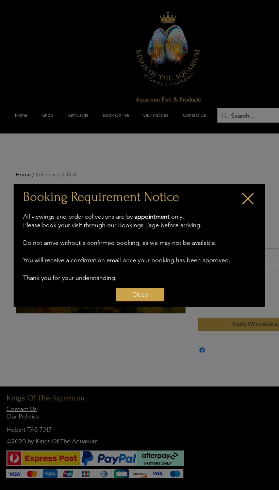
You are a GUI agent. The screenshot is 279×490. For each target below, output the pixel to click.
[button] (248, 199)
